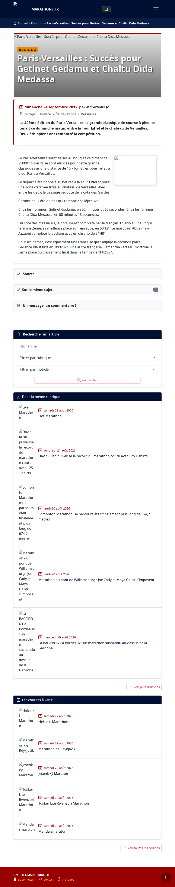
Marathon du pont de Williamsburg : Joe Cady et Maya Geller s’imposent (96, 579)
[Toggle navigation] (156, 9)
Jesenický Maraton (53, 773)
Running (37, 23)
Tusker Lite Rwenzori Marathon (63, 803)
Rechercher (90, 380)
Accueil (23, 23)
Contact (49, 879)
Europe (30, 114)
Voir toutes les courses (144, 848)
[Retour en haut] (166, 877)
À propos (68, 879)
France (45, 114)
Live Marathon (50, 416)
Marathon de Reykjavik (56, 749)
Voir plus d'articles (147, 687)
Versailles (88, 114)
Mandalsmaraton (52, 831)
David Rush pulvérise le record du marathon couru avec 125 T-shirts (93, 456)
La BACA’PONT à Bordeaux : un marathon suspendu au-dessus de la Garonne (92, 645)
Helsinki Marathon (53, 721)
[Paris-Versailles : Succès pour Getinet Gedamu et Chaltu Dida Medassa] (135, 170)
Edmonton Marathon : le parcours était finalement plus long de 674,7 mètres (94, 517)
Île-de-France (65, 114)
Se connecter (26, 879)
